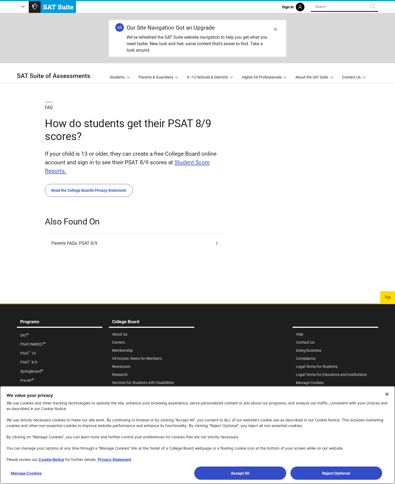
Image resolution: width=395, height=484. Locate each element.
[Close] (387, 394)
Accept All (240, 473)
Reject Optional (336, 473)
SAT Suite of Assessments (53, 76)
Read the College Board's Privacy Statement (88, 190)
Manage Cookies (26, 473)
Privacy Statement (114, 459)
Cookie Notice (51, 459)
